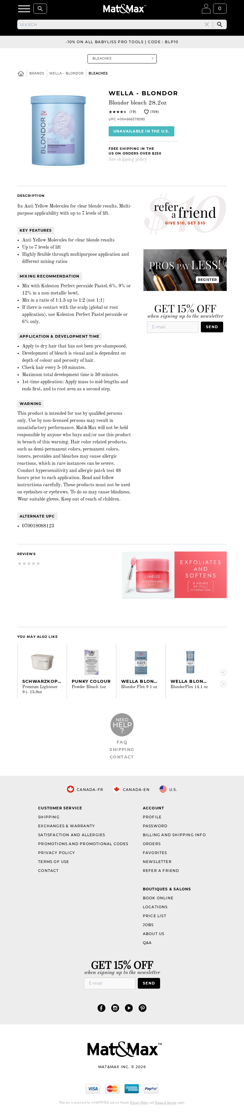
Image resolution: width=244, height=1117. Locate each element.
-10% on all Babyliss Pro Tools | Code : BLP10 (122, 42)
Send (212, 327)
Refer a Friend (161, 870)
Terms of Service (165, 1102)
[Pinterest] (142, 1008)
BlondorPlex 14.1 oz (189, 687)
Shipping (122, 749)
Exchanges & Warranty (66, 826)
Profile (152, 817)
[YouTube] (128, 1008)
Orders (152, 844)
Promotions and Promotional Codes (83, 844)
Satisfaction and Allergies (71, 835)
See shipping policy (128, 159)
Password (155, 826)
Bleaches (98, 73)
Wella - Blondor (66, 73)
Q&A (147, 942)
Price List (154, 916)
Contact (122, 757)
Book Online (158, 898)
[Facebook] (101, 1008)
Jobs (148, 925)
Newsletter (157, 861)
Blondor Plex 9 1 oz (139, 687)
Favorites (155, 852)
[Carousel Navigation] (221, 678)
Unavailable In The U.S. (141, 131)
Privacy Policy (56, 852)
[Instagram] (115, 1008)
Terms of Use (53, 861)
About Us (154, 933)
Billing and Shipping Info (174, 835)
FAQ (122, 742)
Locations (155, 907)
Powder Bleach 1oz (89, 687)
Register (207, 280)
